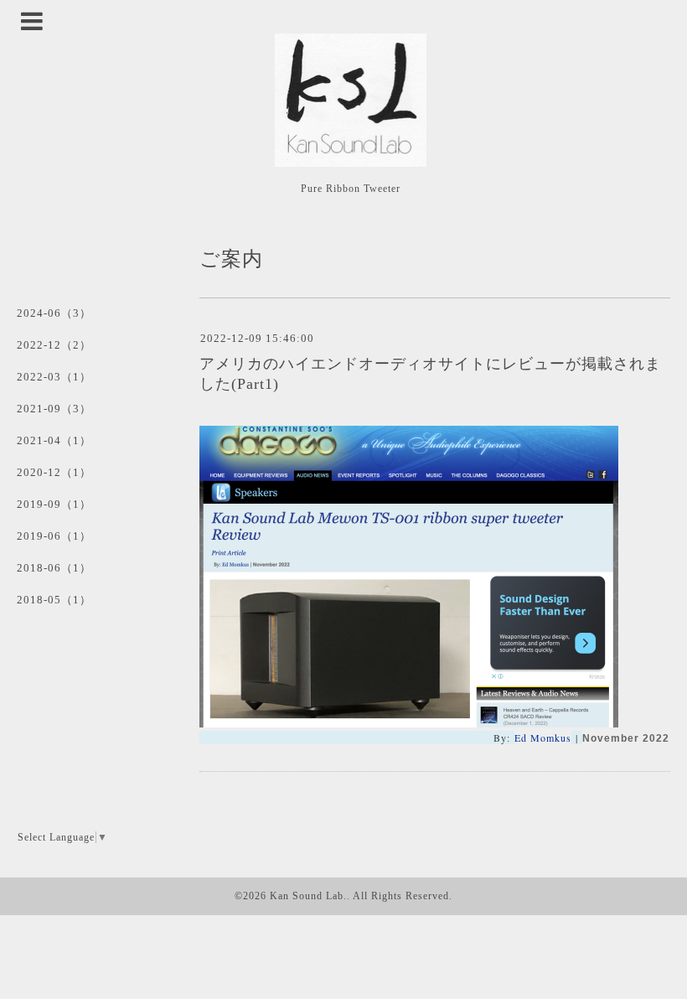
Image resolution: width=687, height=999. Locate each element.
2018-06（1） (54, 568)
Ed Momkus (542, 737)
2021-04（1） (54, 440)
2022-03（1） (54, 376)
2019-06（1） (54, 536)
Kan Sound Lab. (308, 896)
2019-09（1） (54, 504)
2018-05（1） (54, 599)
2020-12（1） (54, 472)
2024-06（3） (54, 313)
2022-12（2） (54, 345)
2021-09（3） (54, 408)
